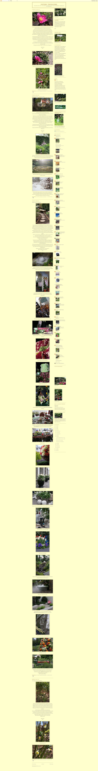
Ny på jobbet (61, 213)
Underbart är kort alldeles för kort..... (62, 327)
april (57, 443)
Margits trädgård (58, 303)
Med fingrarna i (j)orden (59, 200)
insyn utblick (57, 277)
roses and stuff (58, 271)
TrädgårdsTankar (58, 148)
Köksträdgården (58, 167)
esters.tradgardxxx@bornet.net (59, 407)
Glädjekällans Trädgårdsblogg (60, 138)
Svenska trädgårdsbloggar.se (60, 363)
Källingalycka (61, 285)
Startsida (43, 764)
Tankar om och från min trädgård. (59, 174)
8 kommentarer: (49, 759)
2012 (56, 428)
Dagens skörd (61, 339)
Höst (60, 333)
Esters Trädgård (49, 4)
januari (58, 447)
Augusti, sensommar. (62, 139)
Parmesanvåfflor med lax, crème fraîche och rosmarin (60, 146)
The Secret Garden (58, 251)
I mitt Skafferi (58, 354)
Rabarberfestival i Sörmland (62, 266)
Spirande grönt (58, 290)
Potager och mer (58, 332)
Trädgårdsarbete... (62, 348)
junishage (57, 316)
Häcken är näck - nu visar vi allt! (38, 96)
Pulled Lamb (61, 194)
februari (58, 445)
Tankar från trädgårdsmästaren (60, 319)
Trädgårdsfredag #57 (58, 136)
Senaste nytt (61, 291)
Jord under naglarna (59, 212)
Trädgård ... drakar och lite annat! (60, 245)
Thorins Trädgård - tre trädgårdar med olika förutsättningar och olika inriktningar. (59, 346)
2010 (56, 448)
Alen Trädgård (58, 206)
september (58, 433)
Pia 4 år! (61, 252)
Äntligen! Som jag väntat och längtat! (62, 304)
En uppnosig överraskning (37, 680)
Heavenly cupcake (58, 144)
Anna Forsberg (58, 135)
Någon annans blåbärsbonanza (61, 279)
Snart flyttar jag (61, 226)
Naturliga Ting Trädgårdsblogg (60, 231)
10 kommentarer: (49, 196)
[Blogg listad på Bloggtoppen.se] (59, 131)
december (58, 431)
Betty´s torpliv (58, 361)
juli (57, 435)
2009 (56, 450)
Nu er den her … (62, 188)
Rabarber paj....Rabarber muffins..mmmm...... (62, 356)
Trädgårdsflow (58, 225)
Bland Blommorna (58, 338)
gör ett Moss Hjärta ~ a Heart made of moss (62, 156)
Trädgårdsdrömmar (59, 360)
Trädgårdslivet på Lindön (59, 297)
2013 (56, 427)
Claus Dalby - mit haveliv (59, 187)
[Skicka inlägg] (33, 197)
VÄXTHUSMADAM (58, 219)
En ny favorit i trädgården (61, 182)
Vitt (60, 272)
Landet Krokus (58, 181)
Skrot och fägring (58, 326)
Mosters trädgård (58, 238)
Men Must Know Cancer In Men (60, 317)
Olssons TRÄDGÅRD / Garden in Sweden (60, 258)
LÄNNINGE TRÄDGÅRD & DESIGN (60, 310)
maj (57, 436)
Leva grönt (57, 265)
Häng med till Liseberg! (36, 202)
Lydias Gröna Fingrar (59, 284)
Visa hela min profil (58, 91)
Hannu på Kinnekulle (59, 161)
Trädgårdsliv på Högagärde (60, 193)
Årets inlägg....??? (62, 297)
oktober (58, 432)
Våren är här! (61, 149)
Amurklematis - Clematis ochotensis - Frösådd (62, 176)
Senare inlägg (34, 764)
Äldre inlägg (51, 764)
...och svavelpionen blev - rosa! (38, 11)
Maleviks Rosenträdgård (59, 154)
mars (57, 444)
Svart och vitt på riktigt (62, 320)
